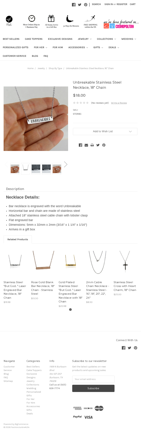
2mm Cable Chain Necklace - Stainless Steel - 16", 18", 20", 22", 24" (97, 290)
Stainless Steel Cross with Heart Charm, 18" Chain (125, 286)
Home (31, 68)
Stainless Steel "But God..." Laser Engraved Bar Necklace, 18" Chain (15, 290)
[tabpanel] (15, 275)
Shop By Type (55, 68)
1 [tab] (70, 309)
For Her (39, 47)
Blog (35, 55)
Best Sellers (11, 38)
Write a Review (119, 102)
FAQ (46, 55)
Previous (6, 164)
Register (122, 4)
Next (65, 164)
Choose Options (98, 265)
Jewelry (83, 38)
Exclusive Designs (60, 38)
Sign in (109, 4)
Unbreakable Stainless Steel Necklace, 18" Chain (90, 68)
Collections (105, 38)
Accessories (77, 47)
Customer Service (14, 55)
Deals (113, 47)
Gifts (97, 47)
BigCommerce (21, 424)
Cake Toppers (33, 38)
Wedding (127, 38)
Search (96, 4)
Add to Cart (43, 265)
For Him (58, 47)
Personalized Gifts (15, 47)
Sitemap (8, 381)
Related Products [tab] (17, 239)
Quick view (15, 262)
